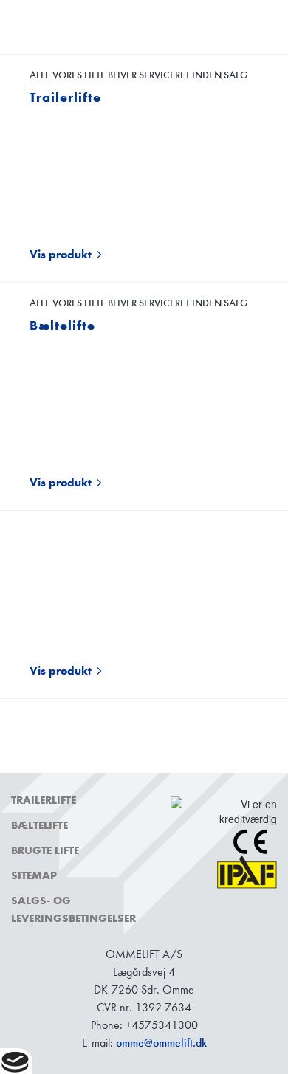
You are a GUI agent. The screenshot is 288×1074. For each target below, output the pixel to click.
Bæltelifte (39, 825)
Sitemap (34, 875)
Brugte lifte (45, 850)
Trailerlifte (43, 800)
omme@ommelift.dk (161, 1043)
